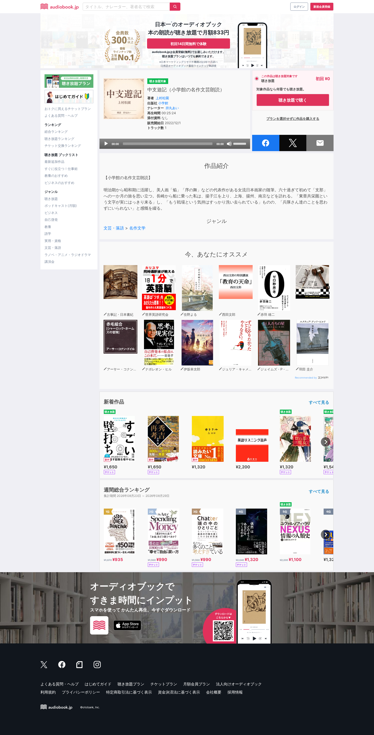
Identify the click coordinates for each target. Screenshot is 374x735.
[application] (174, 144)
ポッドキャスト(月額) (61, 206)
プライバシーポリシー (81, 692)
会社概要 (213, 692)
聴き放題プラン (131, 684)
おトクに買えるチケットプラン (68, 109)
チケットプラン (163, 684)
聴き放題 (51, 199)
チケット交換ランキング (63, 145)
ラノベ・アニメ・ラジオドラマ (68, 255)
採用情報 (235, 692)
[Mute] (229, 143)
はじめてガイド (98, 684)
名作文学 (137, 227)
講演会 (49, 262)
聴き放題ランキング (59, 139)
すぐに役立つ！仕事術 (61, 169)
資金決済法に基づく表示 (179, 692)
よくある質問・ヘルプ (61, 115)
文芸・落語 (53, 248)
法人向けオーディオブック (239, 684)
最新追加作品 (54, 162)
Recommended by (306, 377)
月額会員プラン (196, 684)
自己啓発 (51, 220)
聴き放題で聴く (293, 100)
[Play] (106, 143)
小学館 (163, 103)
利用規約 (48, 692)
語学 (48, 234)
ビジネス (51, 213)
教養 (48, 227)
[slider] (240, 143)
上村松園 (162, 98)
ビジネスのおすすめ (59, 183)
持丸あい (172, 108)
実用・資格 (53, 241)
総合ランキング (56, 131)
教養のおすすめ (56, 176)
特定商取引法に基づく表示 (129, 692)
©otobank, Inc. (90, 707)
